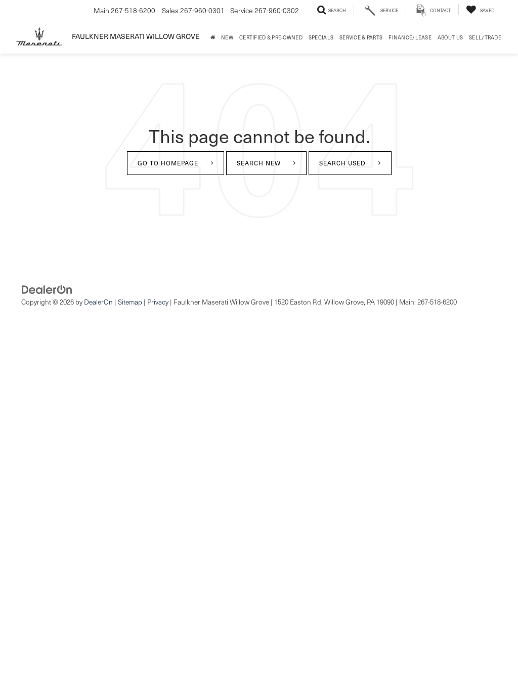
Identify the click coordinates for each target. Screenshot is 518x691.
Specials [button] (321, 37)
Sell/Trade (485, 37)
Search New (259, 162)
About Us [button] (450, 37)
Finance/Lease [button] (409, 37)
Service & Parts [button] (360, 37)
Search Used (342, 162)
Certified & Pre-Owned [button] (271, 37)
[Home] (212, 37)
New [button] (227, 37)
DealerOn (98, 302)
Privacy (157, 302)
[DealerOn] (47, 288)
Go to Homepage (168, 162)
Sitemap (130, 302)
